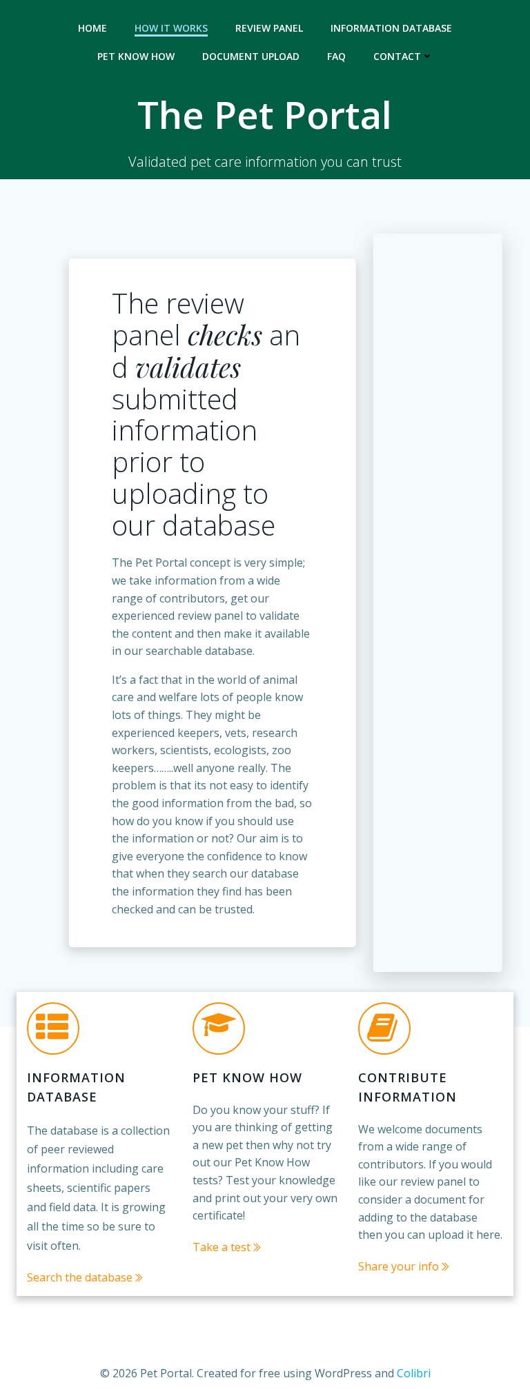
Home (92, 27)
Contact (397, 56)
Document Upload (251, 56)
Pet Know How (136, 56)
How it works (171, 27)
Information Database (391, 27)
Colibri (414, 1373)
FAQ (336, 56)
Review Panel (269, 27)
